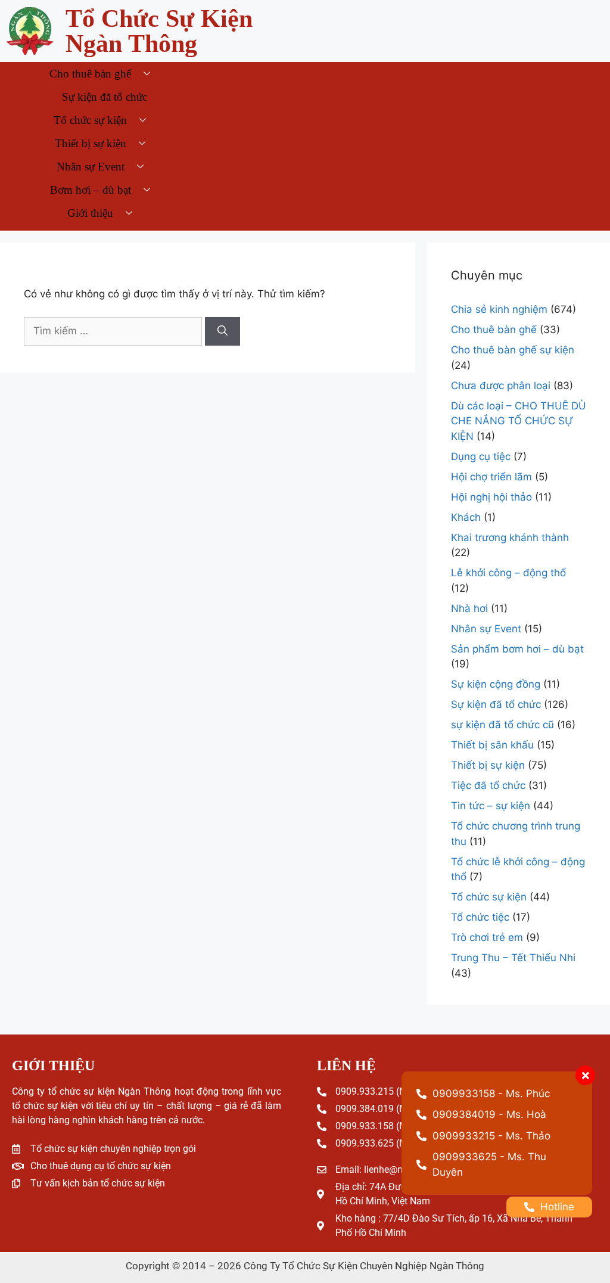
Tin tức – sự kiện (490, 806)
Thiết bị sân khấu (492, 745)
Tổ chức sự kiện (90, 120)
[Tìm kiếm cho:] (113, 331)
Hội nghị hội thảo (491, 497)
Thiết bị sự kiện (90, 143)
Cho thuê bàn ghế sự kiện (512, 350)
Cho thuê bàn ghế (90, 73)
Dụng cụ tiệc (481, 456)
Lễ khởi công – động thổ (508, 573)
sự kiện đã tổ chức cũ (502, 725)
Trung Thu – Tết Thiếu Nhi (513, 958)
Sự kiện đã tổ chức (104, 97)
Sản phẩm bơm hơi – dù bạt (517, 649)
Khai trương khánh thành (510, 537)
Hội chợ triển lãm (491, 477)
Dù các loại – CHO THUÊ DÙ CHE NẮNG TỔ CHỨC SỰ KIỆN (518, 421)
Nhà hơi (469, 608)
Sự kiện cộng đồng (495, 684)
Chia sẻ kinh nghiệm (499, 309)
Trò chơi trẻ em (487, 937)
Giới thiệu (90, 213)
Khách (466, 517)
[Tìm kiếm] (222, 331)
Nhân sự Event (91, 166)
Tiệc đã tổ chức (488, 785)
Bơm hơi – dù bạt (90, 190)
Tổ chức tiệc (480, 917)
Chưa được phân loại (500, 386)
